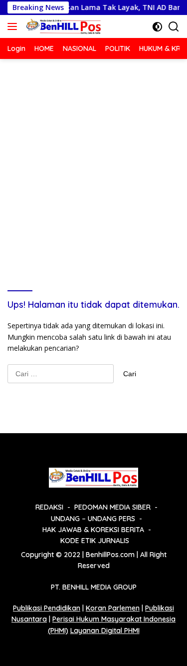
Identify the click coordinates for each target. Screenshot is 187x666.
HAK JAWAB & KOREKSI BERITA (93, 529)
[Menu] (14, 26)
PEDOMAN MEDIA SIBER (112, 507)
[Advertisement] (93, 157)
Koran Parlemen (113, 608)
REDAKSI (49, 507)
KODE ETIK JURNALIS (94, 540)
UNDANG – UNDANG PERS (93, 518)
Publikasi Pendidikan (46, 608)
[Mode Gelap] (157, 26)
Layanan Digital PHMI (105, 630)
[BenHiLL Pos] (62, 26)
